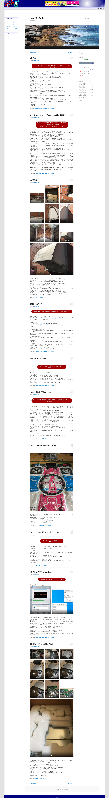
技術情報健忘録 (11, 26)
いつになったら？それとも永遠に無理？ (48, 115)
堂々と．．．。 (37, 57)
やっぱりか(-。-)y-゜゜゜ (41, 358)
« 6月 (80, 61)
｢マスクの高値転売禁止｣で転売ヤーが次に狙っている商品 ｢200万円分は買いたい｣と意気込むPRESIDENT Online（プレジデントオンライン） (51, 124)
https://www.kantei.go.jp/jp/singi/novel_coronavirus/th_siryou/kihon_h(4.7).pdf (48, 325)
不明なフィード (83, 100)
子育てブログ (10, 24)
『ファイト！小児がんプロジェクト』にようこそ (52, 579)
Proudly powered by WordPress (61, 789)
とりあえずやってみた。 (41, 571)
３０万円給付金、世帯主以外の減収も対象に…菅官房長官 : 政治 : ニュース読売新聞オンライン (52, 400)
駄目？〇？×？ (36, 303)
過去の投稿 (33, 52)
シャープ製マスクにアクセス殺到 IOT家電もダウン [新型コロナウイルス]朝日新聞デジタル (51, 66)
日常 (46, 108)
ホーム (9, 21)
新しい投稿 (70, 52)
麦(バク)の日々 (37, 18)
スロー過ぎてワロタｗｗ (41, 392)
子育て (43, 108)
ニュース (40, 108)
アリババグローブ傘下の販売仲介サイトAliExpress (52, 541)
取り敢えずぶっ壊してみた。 (43, 644)
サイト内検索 (10, 23)
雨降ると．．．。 (38, 180)
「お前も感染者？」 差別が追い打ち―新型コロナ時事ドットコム (52, 366)
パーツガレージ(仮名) (12, 28)
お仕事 (36, 108)
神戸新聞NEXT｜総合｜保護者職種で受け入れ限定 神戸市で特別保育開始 (52, 311)
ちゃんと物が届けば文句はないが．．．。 (49, 532)
